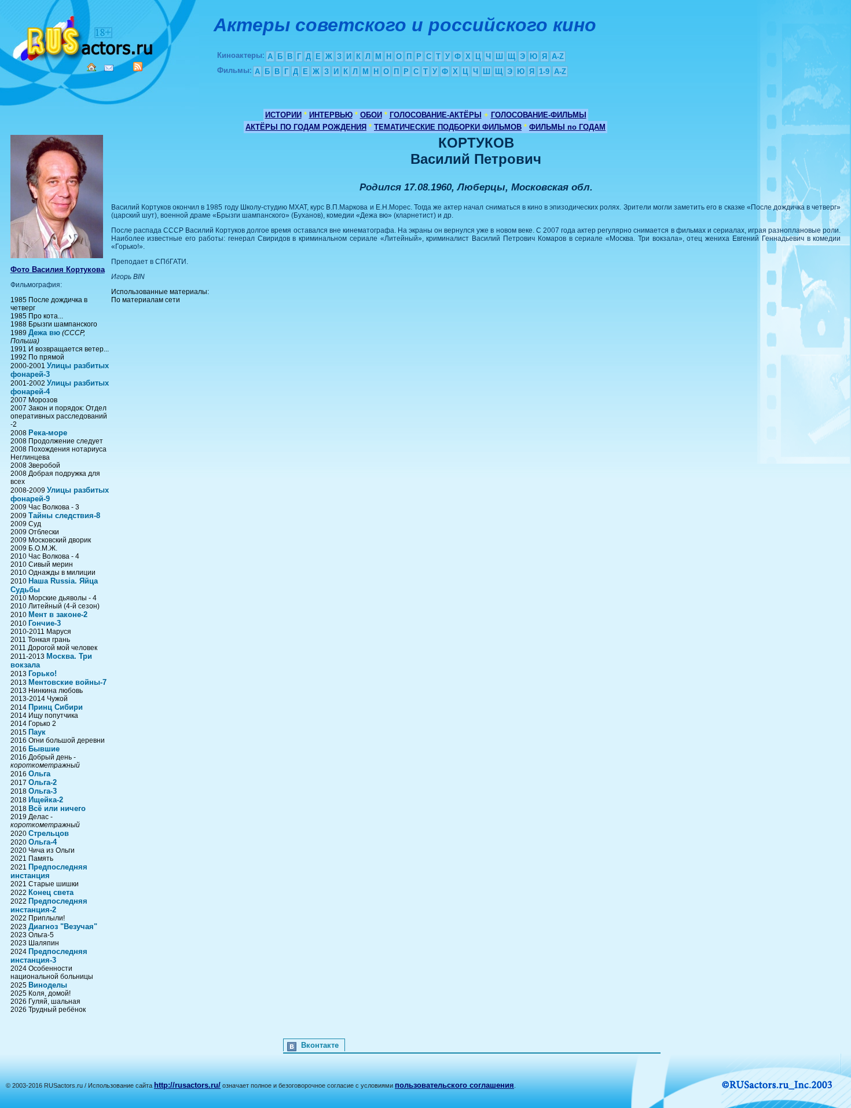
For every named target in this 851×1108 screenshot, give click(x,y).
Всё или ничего (57, 808)
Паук (37, 732)
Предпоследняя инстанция (48, 871)
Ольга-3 (42, 791)
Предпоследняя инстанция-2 (48, 905)
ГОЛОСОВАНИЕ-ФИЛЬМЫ (538, 115)
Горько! (42, 673)
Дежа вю (44, 332)
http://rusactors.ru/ (187, 1085)
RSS (137, 66)
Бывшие (44, 748)
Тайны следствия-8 (64, 515)
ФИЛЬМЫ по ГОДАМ (567, 127)
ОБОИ (371, 115)
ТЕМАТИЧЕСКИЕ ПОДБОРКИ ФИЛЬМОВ (448, 127)
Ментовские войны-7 (67, 682)
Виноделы (47, 985)
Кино (84, 36)
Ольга (39, 773)
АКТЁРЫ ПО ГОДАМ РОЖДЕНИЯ (305, 127)
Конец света (51, 892)
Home (91, 67)
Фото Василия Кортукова (57, 269)
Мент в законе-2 (57, 614)
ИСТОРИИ (283, 115)
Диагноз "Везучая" (62, 926)
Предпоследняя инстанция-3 (48, 955)
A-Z (558, 56)
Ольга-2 (42, 782)
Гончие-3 (44, 623)
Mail (108, 68)
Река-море (47, 432)
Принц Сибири (55, 707)
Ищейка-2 (45, 799)
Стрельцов (48, 833)
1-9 (544, 71)
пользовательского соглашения (454, 1085)
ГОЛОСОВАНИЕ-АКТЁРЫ (436, 115)
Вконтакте (320, 1045)
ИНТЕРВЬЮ (331, 115)
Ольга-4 (42, 842)
